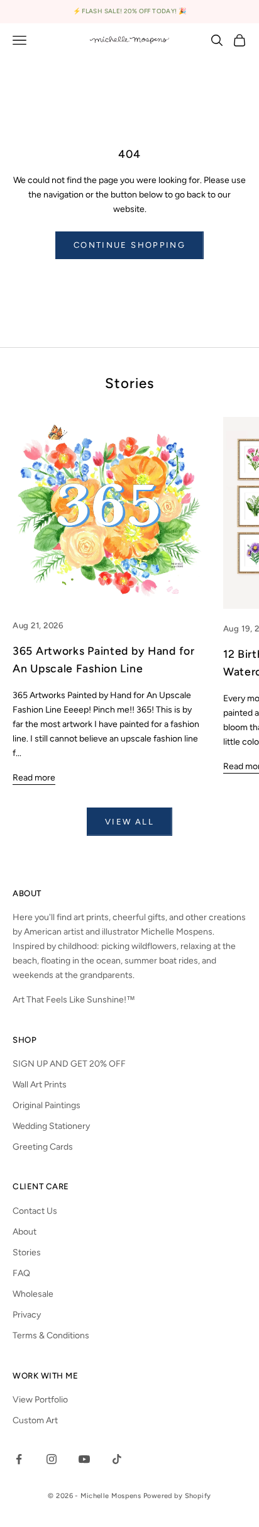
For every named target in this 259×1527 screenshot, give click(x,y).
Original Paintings (46, 1105)
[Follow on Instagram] (51, 1459)
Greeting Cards (43, 1146)
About (24, 1231)
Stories (27, 1252)
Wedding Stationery (51, 1126)
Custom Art (35, 1420)
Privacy (27, 1314)
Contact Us (35, 1211)
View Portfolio (40, 1399)
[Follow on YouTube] (84, 1459)
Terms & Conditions (51, 1335)
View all (129, 821)
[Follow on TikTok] (117, 1459)
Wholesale (33, 1294)
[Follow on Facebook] (19, 1459)
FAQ (21, 1273)
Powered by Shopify (177, 1496)
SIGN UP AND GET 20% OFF (69, 1063)
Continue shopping (129, 245)
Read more (34, 777)
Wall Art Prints (40, 1084)
